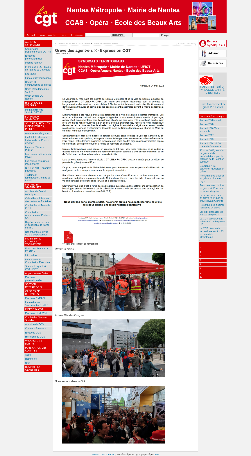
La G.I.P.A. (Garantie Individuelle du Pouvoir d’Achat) (37, 140)
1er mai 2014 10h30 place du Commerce (210, 145)
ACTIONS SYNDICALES (77, 43)
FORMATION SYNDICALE (32, 118)
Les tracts (30, 73)
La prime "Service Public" (34, 148)
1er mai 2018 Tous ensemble (209, 130)
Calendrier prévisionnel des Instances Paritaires (38, 200)
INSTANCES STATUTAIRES (33, 186)
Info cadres (31, 255)
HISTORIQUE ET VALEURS (34, 104)
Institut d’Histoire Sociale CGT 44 (34, 111)
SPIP (156, 454)
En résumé (77, 35)
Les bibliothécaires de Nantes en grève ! (211, 213)
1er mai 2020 (207, 124)
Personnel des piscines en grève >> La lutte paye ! (212, 178)
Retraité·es (31, 358)
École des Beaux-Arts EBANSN (37, 250)
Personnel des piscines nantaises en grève (212, 206)
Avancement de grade (37, 133)
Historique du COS (35, 336)
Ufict (27, 363)
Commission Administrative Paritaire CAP (37, 215)
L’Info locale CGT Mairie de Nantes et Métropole (38, 68)
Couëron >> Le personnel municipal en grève (212, 169)
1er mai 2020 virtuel (210, 120)
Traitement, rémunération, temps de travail (37, 178)
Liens (63, 35)
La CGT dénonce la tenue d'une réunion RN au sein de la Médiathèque (212, 232)
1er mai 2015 (207, 139)
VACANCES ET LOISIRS (33, 342)
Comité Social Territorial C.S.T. (38, 207)
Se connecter (107, 454)
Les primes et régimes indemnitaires (37, 162)
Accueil (31, 35)
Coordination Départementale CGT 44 (38, 50)
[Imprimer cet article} (186, 43)
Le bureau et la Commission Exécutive (37, 261)
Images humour (33, 62)
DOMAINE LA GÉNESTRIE (32, 368)
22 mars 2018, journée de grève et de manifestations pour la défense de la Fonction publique (212, 156)
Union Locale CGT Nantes (35, 97)
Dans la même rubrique (212, 116)
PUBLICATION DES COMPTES (36, 349)
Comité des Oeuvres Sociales (36, 319)
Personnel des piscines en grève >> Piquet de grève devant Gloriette (212, 198)
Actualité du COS (34, 324)
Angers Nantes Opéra (36, 273)
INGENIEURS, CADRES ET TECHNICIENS (33, 241)
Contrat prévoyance (35, 328)
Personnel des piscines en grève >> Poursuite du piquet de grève (212, 188)
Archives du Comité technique (35, 193)
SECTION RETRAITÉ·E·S (33, 286)
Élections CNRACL (35, 298)
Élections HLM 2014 (36, 313)
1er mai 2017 (207, 135)
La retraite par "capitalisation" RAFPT (37, 304)
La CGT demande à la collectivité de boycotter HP (212, 221)
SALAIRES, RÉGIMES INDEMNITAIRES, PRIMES (37, 126)
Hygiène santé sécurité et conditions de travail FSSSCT (37, 225)
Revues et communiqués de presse (38, 83)
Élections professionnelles (33, 57)
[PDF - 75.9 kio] (68, 242)
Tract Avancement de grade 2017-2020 (213, 105)
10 (201, 276)
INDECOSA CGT (34, 309)
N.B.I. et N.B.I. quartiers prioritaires (38, 169)
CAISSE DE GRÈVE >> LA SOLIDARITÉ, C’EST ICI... (212, 90)
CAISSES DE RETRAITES (32, 292)
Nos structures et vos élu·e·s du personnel (36, 233)
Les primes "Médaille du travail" (38, 155)
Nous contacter (48, 35)
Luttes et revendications (105, 43)
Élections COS (33, 332)
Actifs (28, 354)
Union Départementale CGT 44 (37, 90)
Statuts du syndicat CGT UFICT (35, 268)
